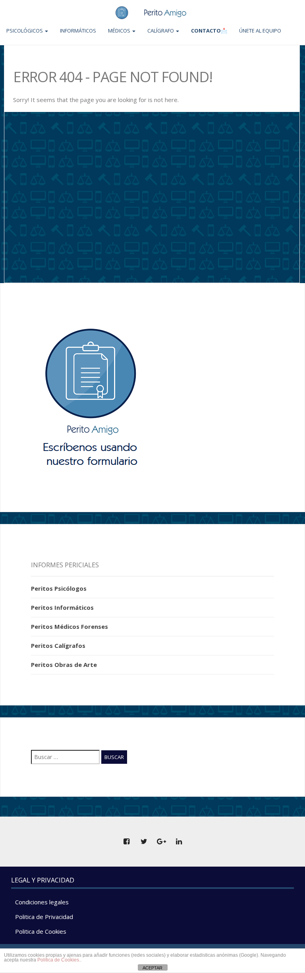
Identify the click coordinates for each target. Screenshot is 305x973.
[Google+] (161, 842)
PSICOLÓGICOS (25, 30)
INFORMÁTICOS (78, 30)
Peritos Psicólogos (59, 588)
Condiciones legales (42, 902)
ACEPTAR (152, 967)
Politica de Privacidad (44, 917)
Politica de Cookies (40, 931)
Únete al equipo (260, 30)
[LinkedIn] (179, 842)
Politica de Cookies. (58, 960)
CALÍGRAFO (161, 30)
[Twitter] (144, 842)
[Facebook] (126, 842)
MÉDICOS (119, 30)
